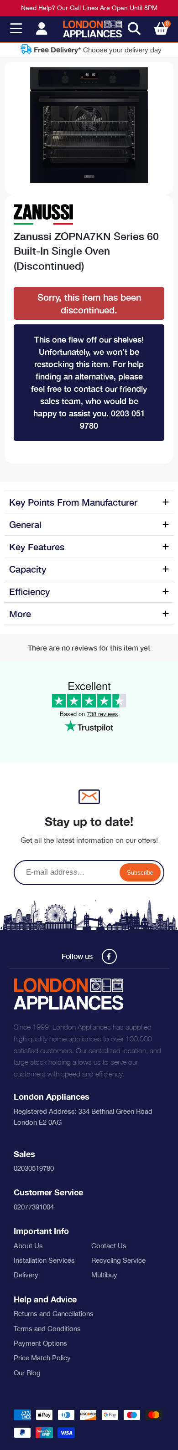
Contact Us (108, 1246)
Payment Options (40, 1343)
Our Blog (27, 1373)
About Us (28, 1246)
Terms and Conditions (47, 1328)
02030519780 (34, 1168)
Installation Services (44, 1260)
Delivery (26, 1275)
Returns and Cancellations (54, 1313)
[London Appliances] (92, 29)
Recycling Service (118, 1260)
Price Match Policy (42, 1358)
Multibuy (104, 1275)
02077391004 (34, 1207)
